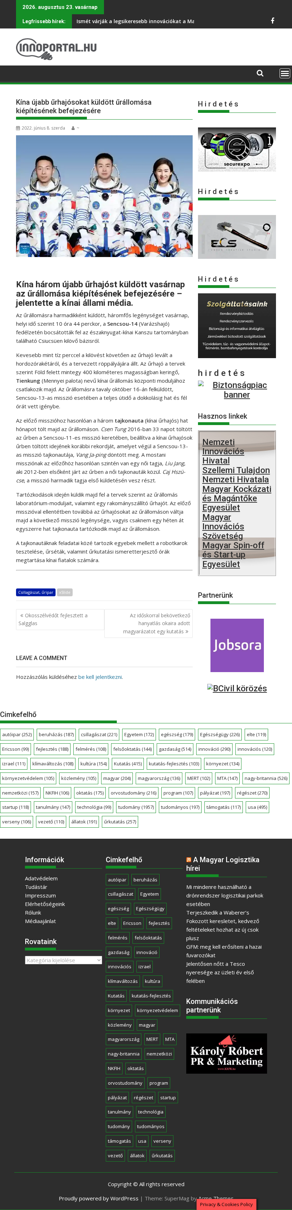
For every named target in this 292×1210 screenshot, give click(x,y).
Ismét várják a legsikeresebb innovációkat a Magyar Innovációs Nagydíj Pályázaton (181, 21)
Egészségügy (220, 734)
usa (257, 807)
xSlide (65, 592)
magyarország (159, 778)
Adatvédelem (41, 878)
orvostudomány (133, 793)
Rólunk (33, 912)
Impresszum (40, 895)
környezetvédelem (28, 778)
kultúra (93, 763)
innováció (214, 749)
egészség (177, 734)
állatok (84, 821)
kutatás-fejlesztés (174, 763)
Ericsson (15, 749)
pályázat (215, 793)
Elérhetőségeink (45, 903)
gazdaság (175, 749)
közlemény (78, 778)
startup (15, 807)
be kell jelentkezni (100, 676)
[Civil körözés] (237, 688)
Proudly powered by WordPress (99, 1198)
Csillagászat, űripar (35, 592)
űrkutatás (120, 821)
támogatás (224, 807)
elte (256, 734)
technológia (94, 807)
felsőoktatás (132, 749)
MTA (227, 778)
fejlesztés (52, 749)
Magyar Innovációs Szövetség (223, 526)
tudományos (180, 807)
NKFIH (57, 793)
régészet (252, 793)
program (178, 793)
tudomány (136, 807)
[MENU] (285, 73)
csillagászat (99, 734)
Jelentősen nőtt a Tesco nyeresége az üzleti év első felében (220, 972)
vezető (51, 821)
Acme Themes (216, 1198)
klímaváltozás (52, 763)
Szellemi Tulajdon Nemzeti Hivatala (236, 474)
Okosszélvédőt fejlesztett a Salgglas (53, 619)
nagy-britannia (266, 778)
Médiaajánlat (40, 920)
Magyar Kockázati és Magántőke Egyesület (236, 498)
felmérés (90, 749)
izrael (13, 763)
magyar (117, 778)
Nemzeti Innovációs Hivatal (223, 451)
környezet (222, 763)
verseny (16, 821)
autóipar (17, 734)
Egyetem (139, 734)
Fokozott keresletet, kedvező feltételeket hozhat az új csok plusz (222, 929)
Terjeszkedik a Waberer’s (217, 912)
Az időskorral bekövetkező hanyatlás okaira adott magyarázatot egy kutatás (156, 623)
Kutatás (128, 763)
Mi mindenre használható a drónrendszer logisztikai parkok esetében (224, 895)
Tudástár (36, 886)
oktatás (90, 793)
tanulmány (53, 807)
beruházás (56, 734)
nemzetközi (20, 793)
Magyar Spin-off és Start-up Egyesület (233, 554)
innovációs (255, 749)
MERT (198, 778)
